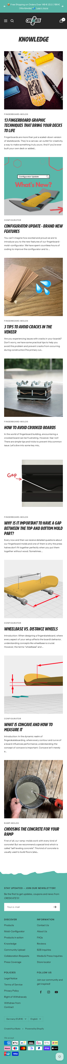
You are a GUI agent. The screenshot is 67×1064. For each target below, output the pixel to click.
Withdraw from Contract (12, 1005)
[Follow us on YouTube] (56, 992)
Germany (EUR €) (14, 1019)
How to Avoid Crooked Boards (30, 427)
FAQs (40, 937)
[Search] (12, 20)
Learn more (42, 8)
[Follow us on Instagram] (48, 992)
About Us (42, 931)
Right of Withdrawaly (15, 996)
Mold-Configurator (14, 931)
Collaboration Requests (16, 955)
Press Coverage (12, 962)
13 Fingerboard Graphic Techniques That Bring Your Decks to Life (33, 125)
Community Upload (14, 949)
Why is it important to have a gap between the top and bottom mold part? (33, 528)
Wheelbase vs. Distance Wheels (31, 629)
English (34, 1019)
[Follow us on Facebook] (41, 992)
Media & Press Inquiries (50, 955)
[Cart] (61, 20)
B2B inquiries (44, 949)
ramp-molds (11, 823)
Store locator (44, 962)
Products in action (13, 937)
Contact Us (43, 925)
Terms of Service (13, 984)
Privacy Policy (11, 990)
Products (9, 925)
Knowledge (10, 943)
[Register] (55, 907)
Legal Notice (10, 978)
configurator (12, 220)
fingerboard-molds (16, 114)
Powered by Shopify (34, 1028)
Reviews (41, 943)
